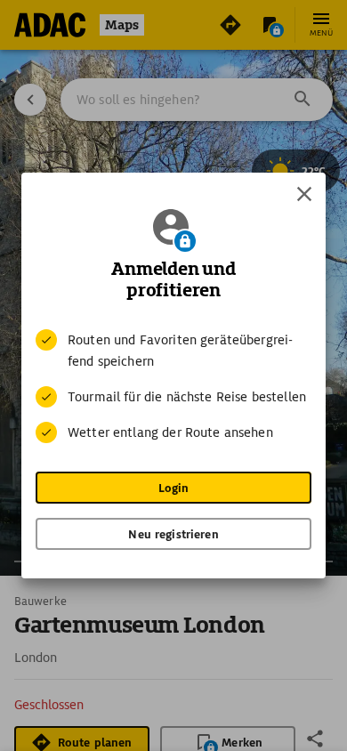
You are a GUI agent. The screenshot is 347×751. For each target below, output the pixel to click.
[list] (173, 386)
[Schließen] (304, 194)
